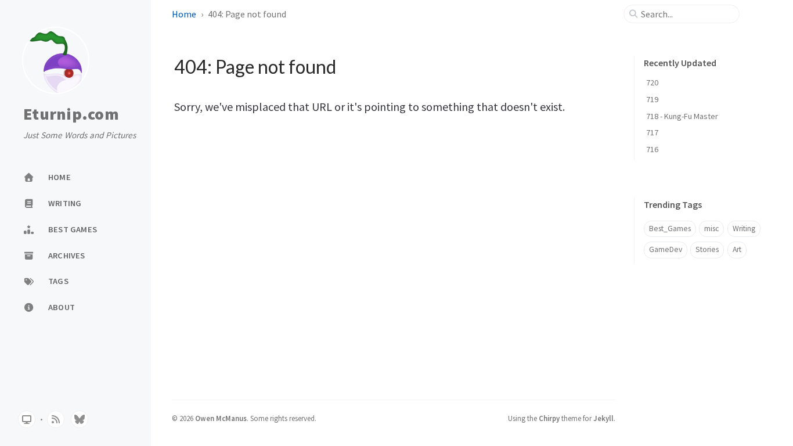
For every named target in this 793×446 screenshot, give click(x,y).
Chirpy (549, 418)
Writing (744, 228)
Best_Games (670, 228)
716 (652, 149)
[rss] (56, 419)
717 (652, 132)
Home (184, 14)
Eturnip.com (71, 114)
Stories (707, 249)
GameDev (665, 249)
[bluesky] (79, 419)
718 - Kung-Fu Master (682, 116)
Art (737, 249)
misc (711, 228)
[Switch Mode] (27, 419)
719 (652, 99)
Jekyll (603, 418)
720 (652, 82)
